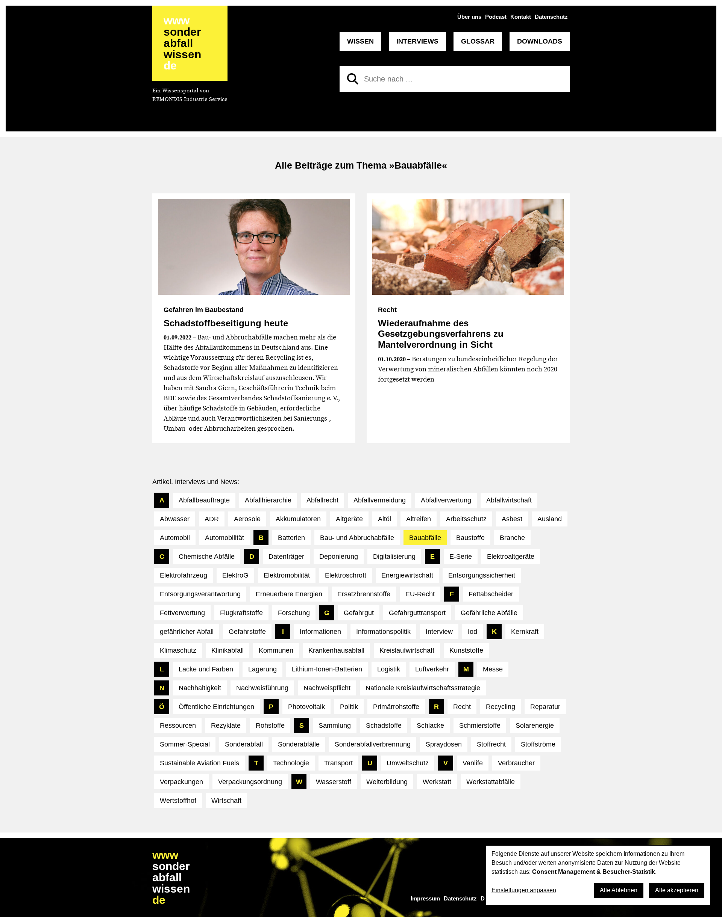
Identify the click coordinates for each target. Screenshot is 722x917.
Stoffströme (538, 744)
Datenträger (286, 556)
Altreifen (418, 519)
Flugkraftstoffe (241, 613)
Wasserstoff (333, 782)
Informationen (320, 631)
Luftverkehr (432, 669)
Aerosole (247, 519)
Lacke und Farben (206, 669)
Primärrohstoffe (396, 706)
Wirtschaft (226, 800)
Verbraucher (516, 763)
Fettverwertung (182, 613)
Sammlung (335, 725)
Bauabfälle (425, 537)
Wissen (360, 41)
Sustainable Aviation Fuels (199, 763)
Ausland (549, 519)
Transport (338, 763)
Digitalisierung (394, 556)
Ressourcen (178, 725)
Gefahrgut (359, 613)
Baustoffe (470, 537)
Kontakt (520, 17)
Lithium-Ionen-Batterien (327, 669)
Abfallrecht (322, 500)
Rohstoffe (270, 725)
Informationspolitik (383, 631)
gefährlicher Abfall (187, 631)
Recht (462, 706)
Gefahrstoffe (247, 631)
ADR (212, 519)
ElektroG (235, 575)
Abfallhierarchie (268, 500)
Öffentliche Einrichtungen (216, 706)
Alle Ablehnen (618, 890)
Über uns (469, 17)
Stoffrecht (491, 744)
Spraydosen (444, 744)
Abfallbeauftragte (204, 500)
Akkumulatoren (298, 519)
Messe (493, 669)
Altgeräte (349, 519)
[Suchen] (352, 78)
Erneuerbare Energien (289, 594)
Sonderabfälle (299, 744)
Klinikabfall (227, 650)
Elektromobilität (287, 575)
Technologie (291, 763)
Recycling (500, 706)
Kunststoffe (466, 650)
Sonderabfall (244, 744)
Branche (512, 537)
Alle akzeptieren (676, 890)
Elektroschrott (345, 575)
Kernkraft (524, 631)
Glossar (477, 41)
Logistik (388, 669)
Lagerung (262, 669)
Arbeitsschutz (466, 519)
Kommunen (276, 650)
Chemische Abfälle (207, 556)
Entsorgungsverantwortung (200, 594)
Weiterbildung (387, 782)
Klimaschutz (178, 650)
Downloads (539, 41)
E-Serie (460, 556)
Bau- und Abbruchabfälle (357, 537)
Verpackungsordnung (250, 782)
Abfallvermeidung (379, 500)
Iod (472, 631)
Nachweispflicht (326, 688)
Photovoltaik (306, 706)
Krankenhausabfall (336, 650)
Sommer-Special (185, 744)
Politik (349, 706)
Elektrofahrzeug (183, 575)
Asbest (512, 519)
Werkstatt (437, 782)
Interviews (417, 41)
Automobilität (224, 537)
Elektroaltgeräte (510, 556)
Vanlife (473, 763)
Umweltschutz (408, 763)
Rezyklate (226, 725)
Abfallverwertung (446, 500)
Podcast (496, 17)
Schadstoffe (384, 725)
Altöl (384, 519)
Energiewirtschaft (407, 575)
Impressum (425, 898)
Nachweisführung (262, 688)
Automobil (175, 537)
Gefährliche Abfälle (489, 613)
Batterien (291, 537)
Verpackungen (181, 782)
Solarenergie (535, 725)
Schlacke (430, 725)
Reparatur (545, 706)
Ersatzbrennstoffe (363, 594)
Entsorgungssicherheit (481, 575)
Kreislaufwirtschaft (406, 650)
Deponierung (338, 556)
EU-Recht (420, 594)
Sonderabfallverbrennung (373, 744)
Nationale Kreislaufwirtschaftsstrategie (423, 688)
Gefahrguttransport (417, 613)
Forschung (294, 613)
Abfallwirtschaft (509, 500)
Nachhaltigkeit (200, 688)
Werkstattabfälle (490, 782)
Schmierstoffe (480, 725)
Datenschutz (551, 17)
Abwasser (175, 519)
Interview (439, 631)
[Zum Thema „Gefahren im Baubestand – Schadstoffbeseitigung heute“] (253, 246)
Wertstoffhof (178, 800)
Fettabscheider (491, 594)
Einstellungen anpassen (523, 890)
